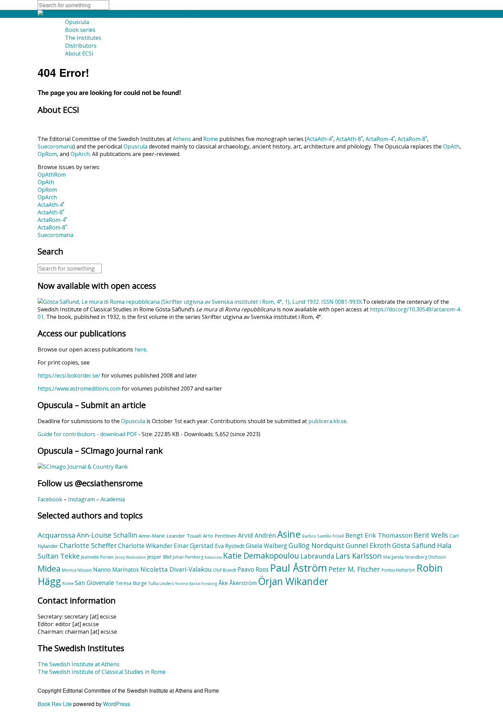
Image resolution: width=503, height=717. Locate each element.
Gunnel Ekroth (368, 545)
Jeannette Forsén (97, 557)
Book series (80, 30)
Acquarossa (56, 535)
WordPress (116, 704)
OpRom (47, 154)
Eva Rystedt (229, 546)
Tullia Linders (161, 583)
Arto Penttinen (219, 535)
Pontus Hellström (398, 570)
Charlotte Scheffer (88, 545)
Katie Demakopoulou (261, 555)
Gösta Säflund (414, 545)
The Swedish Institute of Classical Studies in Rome (102, 672)
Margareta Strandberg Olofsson (414, 557)
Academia (113, 499)
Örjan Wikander (293, 581)
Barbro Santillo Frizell (323, 536)
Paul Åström (298, 568)
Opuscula (77, 22)
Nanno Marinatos (116, 569)
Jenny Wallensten (130, 557)
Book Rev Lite (55, 704)
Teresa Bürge (131, 582)
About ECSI (79, 53)
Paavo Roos (253, 569)
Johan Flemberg (188, 557)
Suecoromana (55, 146)
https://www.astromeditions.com (79, 388)
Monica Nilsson (77, 570)
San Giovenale (94, 583)
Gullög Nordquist (316, 545)
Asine (289, 534)
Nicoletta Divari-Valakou (176, 569)
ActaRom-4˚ (380, 139)
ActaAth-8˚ (349, 139)
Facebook (50, 499)
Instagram (81, 499)
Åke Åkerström (237, 583)
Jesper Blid (159, 556)
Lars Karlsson (359, 556)
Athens (182, 139)
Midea (49, 568)
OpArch (80, 154)
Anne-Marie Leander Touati (170, 535)
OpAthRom (52, 174)
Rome (210, 139)
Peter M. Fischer (354, 569)
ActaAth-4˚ (320, 139)
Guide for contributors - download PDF (87, 434)
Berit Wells (431, 535)
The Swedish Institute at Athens (78, 664)
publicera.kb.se (327, 421)
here (140, 349)
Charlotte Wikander (145, 546)
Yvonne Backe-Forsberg (196, 583)
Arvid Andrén (257, 535)
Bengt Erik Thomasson (378, 535)
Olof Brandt (224, 570)
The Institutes (83, 37)
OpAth (451, 146)
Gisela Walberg (266, 546)
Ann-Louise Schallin (107, 535)
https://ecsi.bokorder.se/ (69, 375)
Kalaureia (213, 557)
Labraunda (317, 556)
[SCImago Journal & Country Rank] (83, 466)
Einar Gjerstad (194, 546)
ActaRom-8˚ (412, 139)
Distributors (80, 45)
